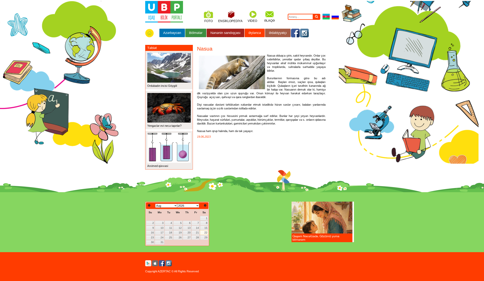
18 (170, 232)
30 (152, 242)
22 (205, 232)
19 (180, 232)
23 (152, 237)
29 (205, 237)
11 (170, 227)
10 (162, 227)
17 (162, 232)
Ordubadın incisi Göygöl (162, 85)
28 (197, 237)
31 (162, 242)
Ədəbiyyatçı (278, 33)
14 (197, 227)
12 (180, 227)
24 (162, 237)
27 (189, 237)
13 (189, 227)
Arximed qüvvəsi (157, 165)
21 (197, 232)
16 (152, 232)
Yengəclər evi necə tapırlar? (164, 125)
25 (170, 237)
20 (189, 232)
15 (205, 227)
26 (180, 237)
